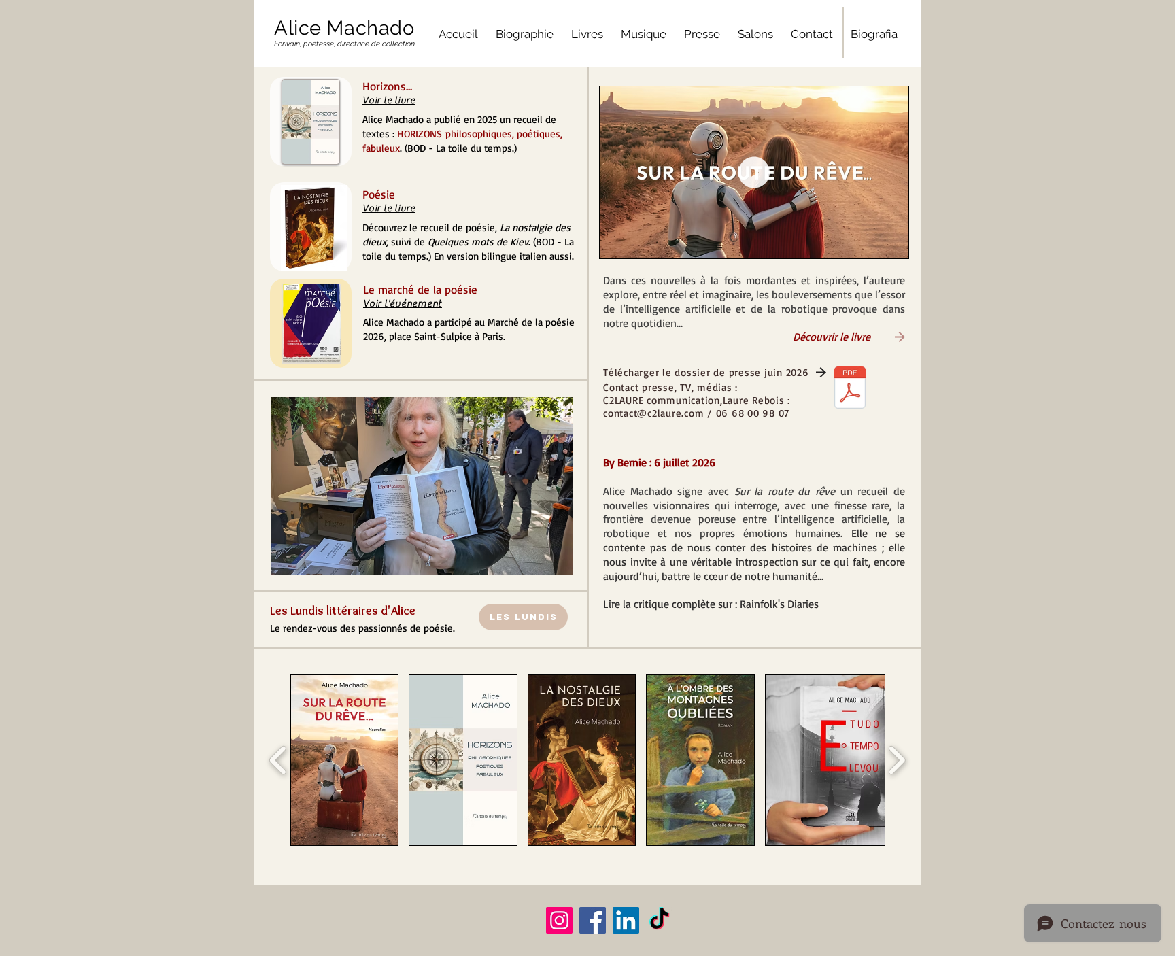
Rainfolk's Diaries (779, 604)
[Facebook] (592, 920)
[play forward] (896, 760)
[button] (388, 486)
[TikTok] (659, 920)
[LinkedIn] (626, 920)
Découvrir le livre (736, 336)
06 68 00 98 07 (753, 413)
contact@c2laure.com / (659, 413)
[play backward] (278, 760)
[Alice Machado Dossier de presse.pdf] (850, 389)
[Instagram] (559, 920)
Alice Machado (344, 27)
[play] (536, 408)
